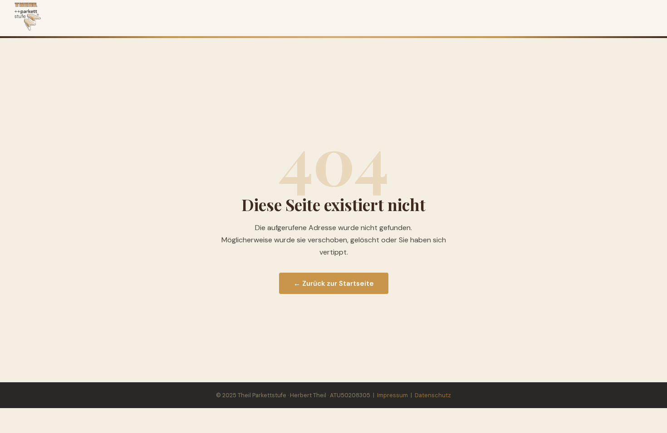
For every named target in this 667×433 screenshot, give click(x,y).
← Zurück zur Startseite (334, 283)
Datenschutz (433, 395)
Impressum (392, 395)
